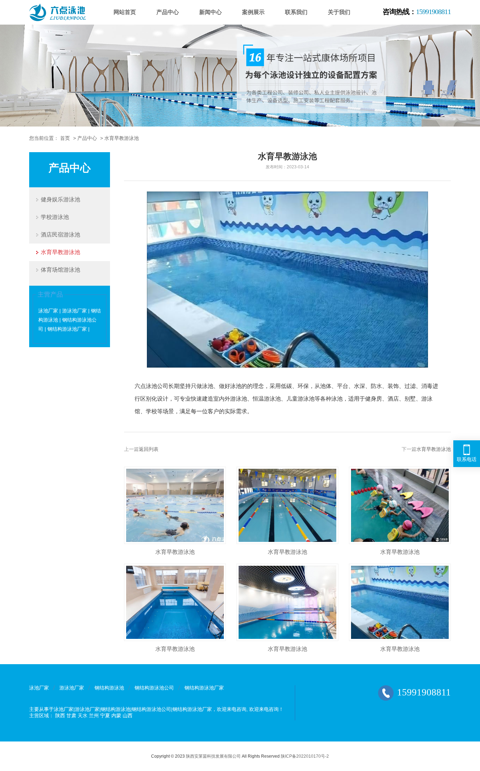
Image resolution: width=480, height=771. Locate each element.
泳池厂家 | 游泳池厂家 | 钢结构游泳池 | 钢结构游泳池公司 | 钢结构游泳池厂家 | (69, 320)
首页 (65, 138)
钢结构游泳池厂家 (204, 688)
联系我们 (296, 12)
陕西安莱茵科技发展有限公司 (213, 756)
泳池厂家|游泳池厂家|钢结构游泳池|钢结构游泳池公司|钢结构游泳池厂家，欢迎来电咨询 (150, 709)
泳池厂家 (39, 688)
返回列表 (148, 449)
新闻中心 (210, 12)
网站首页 (124, 12)
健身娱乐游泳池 (60, 199)
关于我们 (339, 12)
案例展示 (253, 12)
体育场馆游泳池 (60, 270)
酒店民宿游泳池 (60, 235)
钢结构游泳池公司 (154, 688)
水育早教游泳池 (121, 138)
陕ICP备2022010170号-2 (305, 756)
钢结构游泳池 (109, 688)
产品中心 (167, 12)
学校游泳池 (55, 217)
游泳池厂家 (71, 688)
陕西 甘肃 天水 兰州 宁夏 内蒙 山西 (93, 715)
